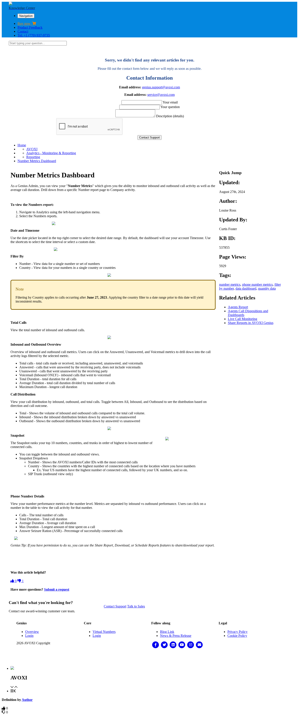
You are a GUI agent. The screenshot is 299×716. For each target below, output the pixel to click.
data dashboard (246, 288)
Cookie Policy (237, 635)
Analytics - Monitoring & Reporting (51, 153)
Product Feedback (30, 27)
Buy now (25, 23)
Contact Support (115, 606)
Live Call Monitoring (242, 319)
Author (27, 700)
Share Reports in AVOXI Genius (250, 323)
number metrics (229, 284)
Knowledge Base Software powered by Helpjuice (149, 657)
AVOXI (31, 149)
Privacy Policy (237, 632)
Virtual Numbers (104, 632)
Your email (170, 102)
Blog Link (167, 632)
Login (29, 635)
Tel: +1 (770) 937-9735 (34, 35)
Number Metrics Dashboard (37, 161)
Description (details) (170, 116)
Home (22, 145)
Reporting (33, 157)
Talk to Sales (136, 606)
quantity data (267, 288)
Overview (32, 632)
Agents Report (238, 307)
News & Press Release (175, 635)
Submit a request (56, 589)
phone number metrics (257, 284)
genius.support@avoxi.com (161, 87)
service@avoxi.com (161, 94)
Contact (23, 31)
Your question (170, 107)
